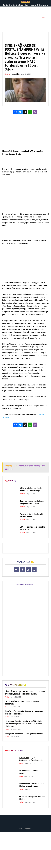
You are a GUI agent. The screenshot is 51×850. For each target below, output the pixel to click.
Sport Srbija (16, 74)
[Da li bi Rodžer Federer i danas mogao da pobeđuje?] (11, 773)
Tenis (7, 707)
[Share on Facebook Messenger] (20, 112)
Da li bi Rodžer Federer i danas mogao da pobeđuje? (22, 702)
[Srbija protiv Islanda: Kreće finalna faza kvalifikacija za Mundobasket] (11, 491)
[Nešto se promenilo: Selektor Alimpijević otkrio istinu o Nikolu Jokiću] (11, 504)
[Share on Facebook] (15, 112)
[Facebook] (22, 569)
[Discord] (16, 569)
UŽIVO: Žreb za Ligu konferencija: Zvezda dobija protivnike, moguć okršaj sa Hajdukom (25, 692)
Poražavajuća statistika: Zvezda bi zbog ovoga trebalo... (32, 784)
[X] (34, 569)
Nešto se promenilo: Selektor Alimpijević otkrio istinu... (32, 502)
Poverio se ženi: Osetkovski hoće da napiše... (31, 515)
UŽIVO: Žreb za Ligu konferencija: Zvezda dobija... (31, 759)
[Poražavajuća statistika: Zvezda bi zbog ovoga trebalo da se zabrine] (11, 786)
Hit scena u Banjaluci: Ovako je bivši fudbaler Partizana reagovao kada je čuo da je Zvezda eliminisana (23, 723)
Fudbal (7, 697)
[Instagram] (28, 569)
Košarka (7, 74)
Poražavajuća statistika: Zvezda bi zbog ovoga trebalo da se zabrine (25, 5)
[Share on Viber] (35, 112)
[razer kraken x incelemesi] (25, 841)
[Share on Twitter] (25, 112)
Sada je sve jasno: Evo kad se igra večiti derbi (24, 733)
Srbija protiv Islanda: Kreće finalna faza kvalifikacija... (31, 489)
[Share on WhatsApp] (30, 112)
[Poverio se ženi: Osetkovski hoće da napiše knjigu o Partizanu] (11, 517)
